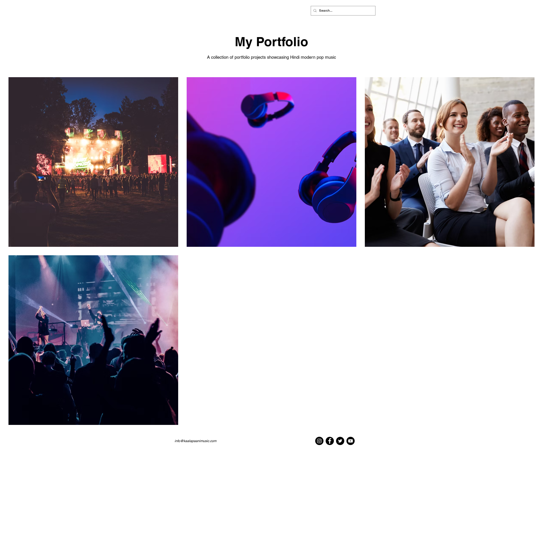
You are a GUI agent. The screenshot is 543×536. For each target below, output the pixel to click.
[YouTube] (350, 441)
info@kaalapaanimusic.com (195, 441)
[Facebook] (330, 441)
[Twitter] (340, 441)
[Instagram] (319, 441)
